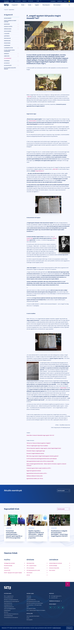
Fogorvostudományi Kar (8, 603)
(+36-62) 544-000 (54, 597)
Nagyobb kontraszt (69, 1)
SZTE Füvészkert (29, 572)
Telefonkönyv (53, 1)
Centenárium (6, 60)
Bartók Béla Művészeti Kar (8, 597)
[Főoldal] (6, 4)
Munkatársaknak (30, 1)
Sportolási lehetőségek (53, 565)
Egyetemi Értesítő (7, 65)
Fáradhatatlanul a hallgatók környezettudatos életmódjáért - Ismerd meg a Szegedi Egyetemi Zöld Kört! (59, 533)
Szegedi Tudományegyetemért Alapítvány (10, 21)
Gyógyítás (37, 5)
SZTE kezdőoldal (6, 1)
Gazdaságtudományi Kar (8, 605)
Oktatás (22, 5)
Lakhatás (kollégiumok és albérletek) (55, 563)
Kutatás (29, 5)
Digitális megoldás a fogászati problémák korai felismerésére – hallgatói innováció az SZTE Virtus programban (36, 534)
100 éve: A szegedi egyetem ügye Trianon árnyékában (37, 445)
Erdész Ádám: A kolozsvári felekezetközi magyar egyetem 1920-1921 (40, 435)
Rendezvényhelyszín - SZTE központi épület (34, 605)
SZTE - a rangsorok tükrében (31, 565)
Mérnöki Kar (6, 612)
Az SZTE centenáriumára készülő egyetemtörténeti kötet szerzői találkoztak (42, 458)
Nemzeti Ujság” (63, 387)
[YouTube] (62, 607)
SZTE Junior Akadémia (30, 567)
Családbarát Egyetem (8, 47)
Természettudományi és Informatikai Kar (11, 617)
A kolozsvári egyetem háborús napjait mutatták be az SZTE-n (39, 468)
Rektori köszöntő (7, 18)
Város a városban (52, 570)
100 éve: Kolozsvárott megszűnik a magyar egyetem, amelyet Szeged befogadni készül (44, 448)
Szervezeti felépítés (8, 26)
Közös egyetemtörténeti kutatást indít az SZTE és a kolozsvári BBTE (40, 461)
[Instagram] (58, 607)
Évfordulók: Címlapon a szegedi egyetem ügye (36, 450)
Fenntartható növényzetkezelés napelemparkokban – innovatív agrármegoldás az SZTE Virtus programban (14, 534)
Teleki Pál (29, 96)
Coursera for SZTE (7, 570)
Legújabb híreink (9, 528)
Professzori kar (7, 38)
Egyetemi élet (7, 63)
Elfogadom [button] (69, 627)
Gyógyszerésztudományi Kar (9, 606)
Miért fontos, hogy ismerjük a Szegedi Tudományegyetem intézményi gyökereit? (42, 456)
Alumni (38, 1)
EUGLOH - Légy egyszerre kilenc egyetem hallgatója (13, 572)
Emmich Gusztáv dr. (32, 120)
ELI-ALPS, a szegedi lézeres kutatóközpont (9, 51)
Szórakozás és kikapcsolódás (54, 567)
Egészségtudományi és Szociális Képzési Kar (11, 601)
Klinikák (28, 617)
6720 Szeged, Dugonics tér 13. (56, 596)
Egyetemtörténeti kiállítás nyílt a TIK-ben (35, 478)
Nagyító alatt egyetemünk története (34, 470)
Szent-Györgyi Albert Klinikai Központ (33, 616)
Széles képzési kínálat (30, 563)
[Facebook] (54, 607)
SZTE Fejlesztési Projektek (31, 608)
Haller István (55, 169)
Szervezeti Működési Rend (31, 599)
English (65, 1)
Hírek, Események (57, 5)
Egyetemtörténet (11, 9)
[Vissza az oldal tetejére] (67, 584)
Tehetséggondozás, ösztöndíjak (9, 563)
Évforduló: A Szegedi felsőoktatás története (35, 453)
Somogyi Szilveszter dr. (39, 170)
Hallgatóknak (24, 1)
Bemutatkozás (7, 24)
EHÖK (28, 606)
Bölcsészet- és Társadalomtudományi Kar (11, 599)
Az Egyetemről (15, 5)
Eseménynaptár (61, 490)
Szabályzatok (6, 56)
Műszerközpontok (46, 5)
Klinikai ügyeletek (29, 619)
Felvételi (12, 1)
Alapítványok (6, 35)
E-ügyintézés (6, 33)
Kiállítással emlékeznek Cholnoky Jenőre (34, 476)
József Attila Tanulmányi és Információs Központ (35, 603)
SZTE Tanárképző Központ (8, 615)
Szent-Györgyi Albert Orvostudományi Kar (11, 613)
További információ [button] (56, 627)
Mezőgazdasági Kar (7, 610)
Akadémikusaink (7, 40)
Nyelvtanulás (6, 567)
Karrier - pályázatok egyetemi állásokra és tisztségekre (36, 610)
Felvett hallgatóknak (18, 1)
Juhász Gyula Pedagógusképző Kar (10, 608)
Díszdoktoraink (7, 43)
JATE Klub (28, 575)
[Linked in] (50, 607)
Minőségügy (6, 53)
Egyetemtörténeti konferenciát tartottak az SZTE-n (37, 473)
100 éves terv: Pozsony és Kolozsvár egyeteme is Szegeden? (39, 443)
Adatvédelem (59, 1)
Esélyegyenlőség (7, 31)
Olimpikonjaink (7, 45)
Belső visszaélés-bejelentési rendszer (10, 68)
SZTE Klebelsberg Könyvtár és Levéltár (33, 570)
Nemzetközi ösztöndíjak (8, 565)
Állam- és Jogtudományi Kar (8, 596)
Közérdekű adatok (7, 28)
